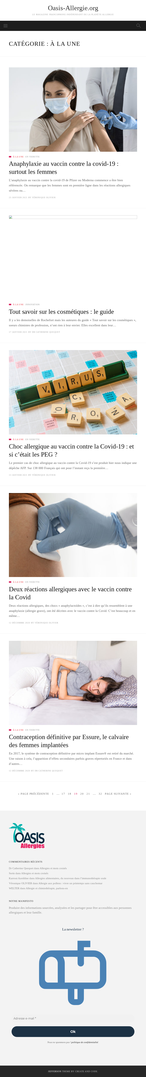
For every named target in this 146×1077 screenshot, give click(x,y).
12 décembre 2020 (19, 623)
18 (69, 793)
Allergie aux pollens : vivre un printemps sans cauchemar (70, 883)
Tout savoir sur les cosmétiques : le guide (61, 311)
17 (63, 793)
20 (82, 793)
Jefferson (54, 1071)
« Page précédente (33, 793)
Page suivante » (118, 793)
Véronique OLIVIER (44, 197)
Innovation (32, 304)
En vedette (32, 157)
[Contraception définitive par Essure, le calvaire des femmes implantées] (73, 683)
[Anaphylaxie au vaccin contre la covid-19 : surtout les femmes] (73, 109)
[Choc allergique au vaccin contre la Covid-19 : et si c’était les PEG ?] (73, 392)
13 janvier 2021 (18, 475)
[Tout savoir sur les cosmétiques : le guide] (73, 257)
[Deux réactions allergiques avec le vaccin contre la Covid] (73, 535)
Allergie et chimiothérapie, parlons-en (47, 888)
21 (88, 793)
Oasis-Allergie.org (73, 8)
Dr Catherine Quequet (46, 332)
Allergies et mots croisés (53, 868)
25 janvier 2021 (18, 197)
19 (75, 793)
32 (100, 793)
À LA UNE (18, 157)
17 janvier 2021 (18, 332)
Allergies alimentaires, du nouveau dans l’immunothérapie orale (70, 878)
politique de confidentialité (84, 1042)
